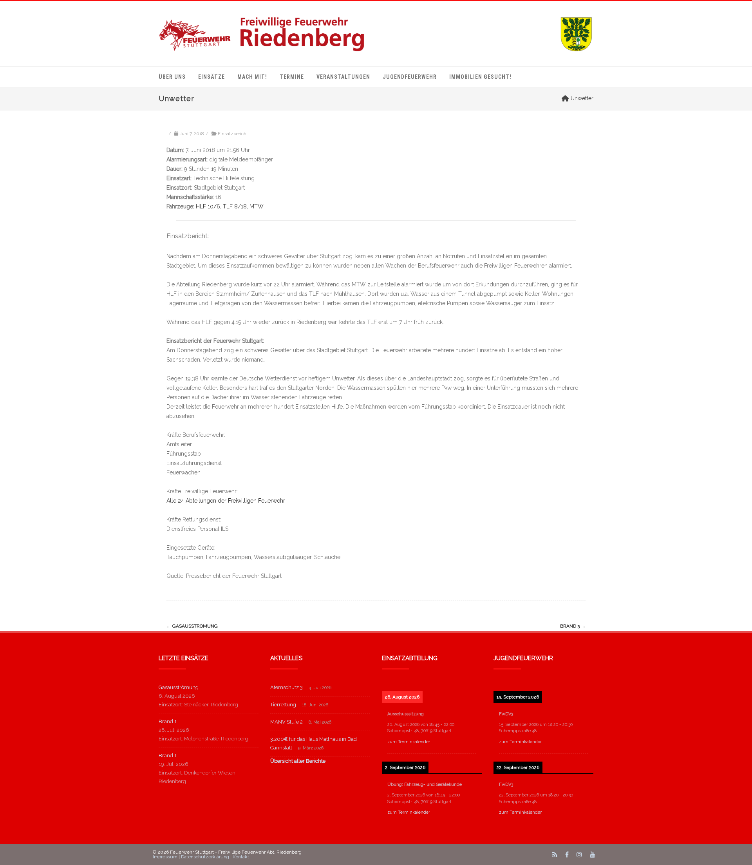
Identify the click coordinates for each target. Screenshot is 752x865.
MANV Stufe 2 (286, 722)
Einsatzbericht (233, 133)
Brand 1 (168, 721)
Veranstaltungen (343, 77)
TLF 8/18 (235, 206)
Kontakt (241, 857)
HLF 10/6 (208, 206)
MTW (256, 206)
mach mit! (252, 77)
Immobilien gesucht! (480, 77)
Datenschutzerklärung (205, 857)
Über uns (172, 77)
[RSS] (554, 854)
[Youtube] (592, 854)
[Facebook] (567, 854)
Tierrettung (283, 705)
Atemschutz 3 (286, 687)
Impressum (165, 857)
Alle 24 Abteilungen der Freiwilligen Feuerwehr (225, 501)
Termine (292, 77)
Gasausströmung (192, 626)
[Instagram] (579, 854)
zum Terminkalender (408, 741)
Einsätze (211, 77)
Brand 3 (573, 626)
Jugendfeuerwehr (410, 77)
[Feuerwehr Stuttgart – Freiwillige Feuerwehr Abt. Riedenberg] (376, 34)
